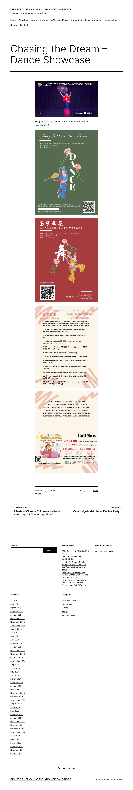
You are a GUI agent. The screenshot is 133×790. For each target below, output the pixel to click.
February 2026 (16, 611)
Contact (24, 25)
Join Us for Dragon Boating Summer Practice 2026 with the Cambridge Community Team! (74, 565)
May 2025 (14, 636)
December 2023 (17, 690)
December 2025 (17, 618)
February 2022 (16, 746)
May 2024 (14, 672)
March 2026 (15, 608)
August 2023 (16, 704)
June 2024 (15, 668)
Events (34, 20)
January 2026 (16, 615)
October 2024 (16, 657)
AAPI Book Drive (69, 601)
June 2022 (15, 736)
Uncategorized (68, 615)
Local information (93, 20)
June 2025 (15, 633)
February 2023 (16, 714)
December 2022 (17, 721)
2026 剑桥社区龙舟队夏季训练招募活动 (75, 552)
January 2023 (16, 718)
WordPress (117, 779)
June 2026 (15, 601)
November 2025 (17, 622)
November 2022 (17, 725)
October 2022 (16, 729)
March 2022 (15, 743)
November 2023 (17, 693)
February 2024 (16, 682)
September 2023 (17, 700)
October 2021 (16, 753)
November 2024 (17, 654)
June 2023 (15, 707)
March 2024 (15, 679)
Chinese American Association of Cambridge (40, 9)
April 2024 (15, 675)
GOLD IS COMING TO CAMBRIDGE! (71, 558)
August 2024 (16, 665)
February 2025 (16, 643)
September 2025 (17, 625)
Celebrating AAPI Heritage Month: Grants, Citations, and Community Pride (75, 574)
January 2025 (16, 647)
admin (39, 493)
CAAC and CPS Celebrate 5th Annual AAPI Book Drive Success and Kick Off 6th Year (75, 582)
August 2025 (16, 629)
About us (23, 20)
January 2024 (16, 686)
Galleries (44, 20)
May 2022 (14, 739)
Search (13, 546)
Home (13, 20)
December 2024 (17, 650)
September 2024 (17, 661)
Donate (13, 25)
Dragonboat (77, 20)
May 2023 (14, 711)
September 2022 (17, 732)
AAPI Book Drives (59, 20)
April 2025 (14, 640)
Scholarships (111, 20)
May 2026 (14, 604)
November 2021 (17, 750)
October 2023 (16, 697)
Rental (65, 611)
